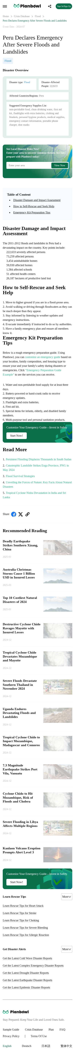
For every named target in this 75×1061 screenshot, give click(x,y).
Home (6, 16)
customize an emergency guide (42, 357)
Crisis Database (22, 16)
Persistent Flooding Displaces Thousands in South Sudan (38, 459)
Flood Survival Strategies (20, 476)
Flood (38, 16)
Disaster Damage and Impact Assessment (36, 200)
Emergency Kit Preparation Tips (31, 212)
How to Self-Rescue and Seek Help (33, 206)
